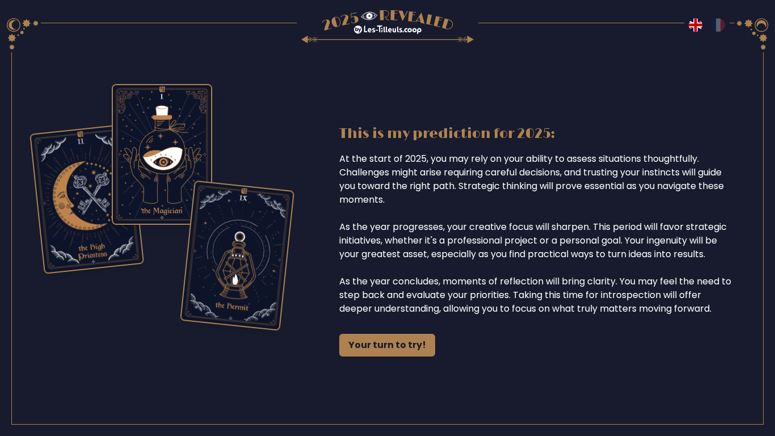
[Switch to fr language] (718, 25)
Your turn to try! (387, 344)
